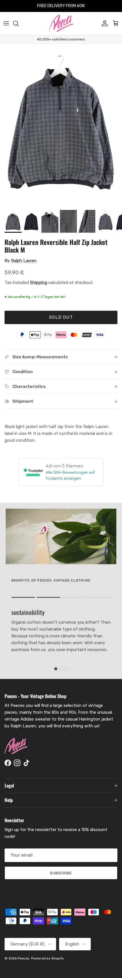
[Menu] (6, 23)
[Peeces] (61, 23)
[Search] (18, 23)
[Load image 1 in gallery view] (61, 125)
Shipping (38, 282)
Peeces (24, 958)
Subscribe (61, 873)
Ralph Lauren (24, 260)
